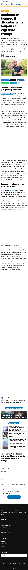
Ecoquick (5, 11)
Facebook (3, 541)
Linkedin (3, 546)
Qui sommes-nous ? (6, 525)
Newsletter (4, 527)
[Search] (25, 555)
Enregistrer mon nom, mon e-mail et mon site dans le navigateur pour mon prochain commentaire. (14, 491)
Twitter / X (4, 544)
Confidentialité (5, 565)
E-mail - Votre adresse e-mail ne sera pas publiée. (13, 484)
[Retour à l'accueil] (11, 4)
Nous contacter (5, 530)
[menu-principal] (25, 4)
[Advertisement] (14, 143)
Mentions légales (5, 532)
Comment (3, 471)
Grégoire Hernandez (8, 397)
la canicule (13, 190)
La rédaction (4, 523)
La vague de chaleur (7, 93)
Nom (2, 479)
